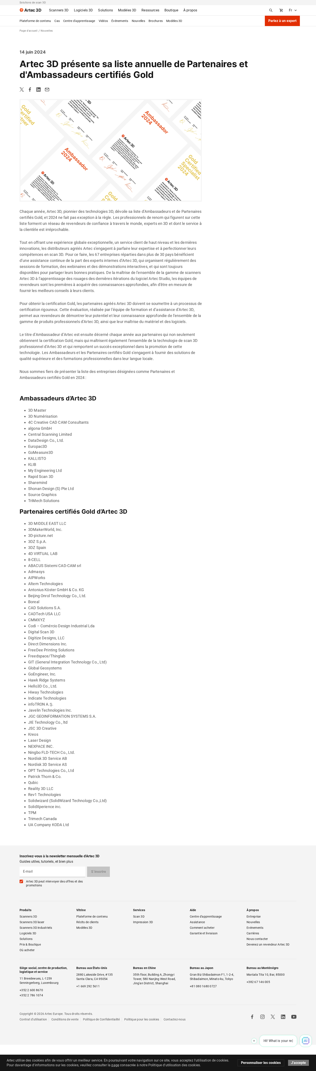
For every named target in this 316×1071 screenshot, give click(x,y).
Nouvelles (138, 21)
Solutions (26, 939)
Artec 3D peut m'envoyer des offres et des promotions (54, 883)
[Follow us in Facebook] (252, 1017)
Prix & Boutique (30, 944)
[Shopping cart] (281, 10)
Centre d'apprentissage (79, 21)
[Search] (271, 10)
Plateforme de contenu (35, 21)
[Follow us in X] (273, 1017)
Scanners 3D (28, 916)
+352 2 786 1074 (31, 995)
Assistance (197, 922)
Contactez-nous (175, 1019)
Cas (57, 21)
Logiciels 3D (28, 933)
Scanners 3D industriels (36, 927)
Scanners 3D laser (32, 922)
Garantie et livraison (204, 933)
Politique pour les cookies (141, 1019)
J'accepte (298, 1063)
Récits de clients (87, 922)
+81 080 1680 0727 (203, 986)
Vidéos (103, 21)
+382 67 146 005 (258, 982)
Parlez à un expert (282, 21)
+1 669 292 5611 (88, 986)
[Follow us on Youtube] (293, 1017)
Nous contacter (257, 939)
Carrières (253, 933)
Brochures (156, 21)
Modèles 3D (174, 21)
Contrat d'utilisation (33, 1019)
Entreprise (254, 916)
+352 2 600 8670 (31, 990)
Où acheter (27, 950)
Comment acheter (202, 927)
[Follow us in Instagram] (262, 1017)
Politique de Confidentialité (101, 1019)
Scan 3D (138, 916)
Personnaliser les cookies (261, 1063)
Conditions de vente (65, 1019)
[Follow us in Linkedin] (283, 1017)
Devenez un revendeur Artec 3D (268, 944)
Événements (119, 21)
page (115, 1065)
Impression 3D (143, 922)
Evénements (255, 927)
